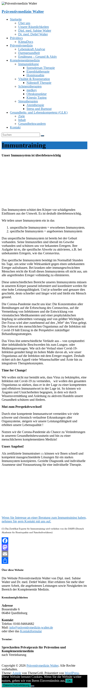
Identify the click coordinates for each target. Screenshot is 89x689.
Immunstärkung (28, 64)
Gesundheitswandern (32, 123)
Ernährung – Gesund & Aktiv (37, 56)
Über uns (24, 23)
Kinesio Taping (36, 97)
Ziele (21, 116)
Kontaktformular (31, 631)
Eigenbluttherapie (37, 71)
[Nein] (32, 686)
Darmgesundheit (29, 53)
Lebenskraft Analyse (31, 49)
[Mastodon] (44, 547)
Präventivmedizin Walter (23, 11)
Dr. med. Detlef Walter (33, 34)
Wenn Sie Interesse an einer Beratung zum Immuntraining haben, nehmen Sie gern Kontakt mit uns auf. (44, 519)
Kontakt (15, 127)
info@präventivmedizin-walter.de (31, 627)
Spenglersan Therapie (40, 68)
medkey (31, 90)
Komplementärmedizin (25, 60)
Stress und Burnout (39, 108)
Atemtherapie (35, 105)
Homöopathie (35, 75)
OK (69, 680)
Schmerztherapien (30, 86)
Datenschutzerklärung (16, 685)
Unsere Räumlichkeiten (33, 27)
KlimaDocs (25, 41)
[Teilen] (44, 560)
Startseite (16, 19)
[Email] (44, 554)
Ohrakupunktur (36, 94)
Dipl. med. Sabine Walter (34, 30)
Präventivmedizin (21, 45)
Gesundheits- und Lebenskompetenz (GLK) (38, 112)
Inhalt (22, 120)
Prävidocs (16, 38)
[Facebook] (44, 540)
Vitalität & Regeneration (34, 79)
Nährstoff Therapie (38, 82)
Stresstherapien (28, 101)
